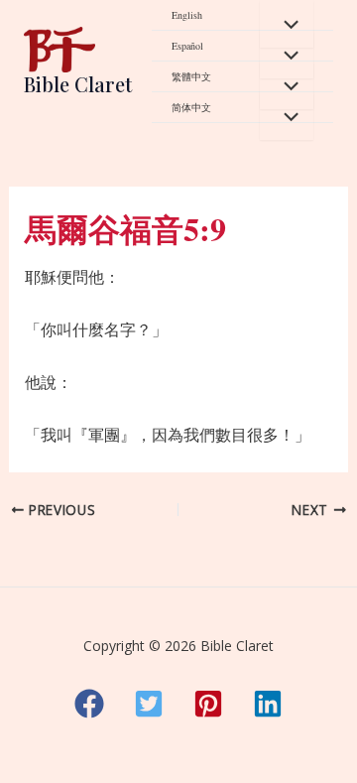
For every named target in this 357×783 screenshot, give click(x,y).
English (187, 15)
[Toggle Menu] (286, 24)
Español (187, 46)
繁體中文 (191, 76)
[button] (89, 703)
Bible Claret (78, 83)
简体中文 (191, 107)
